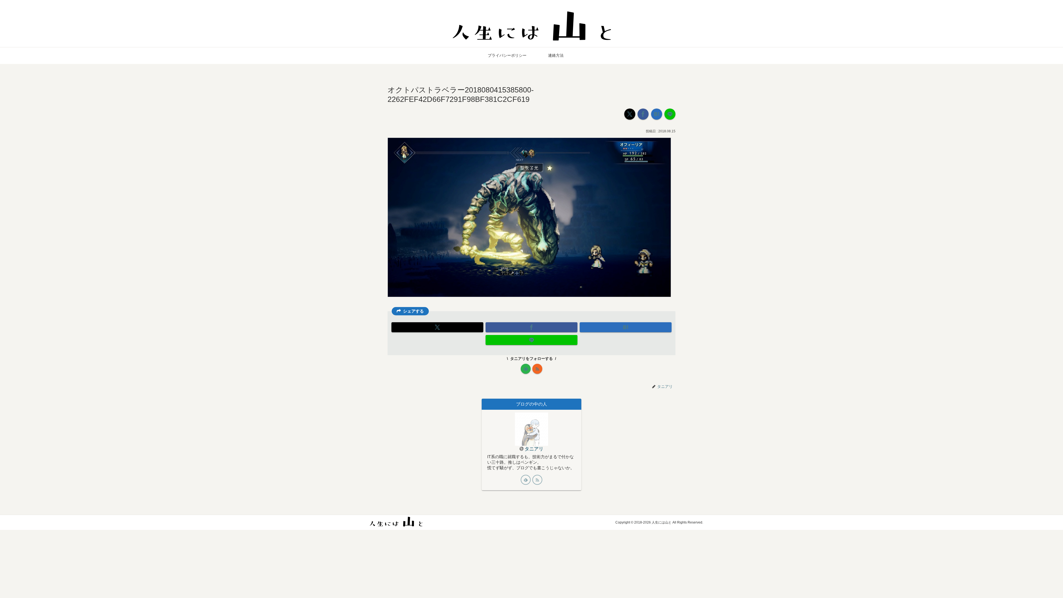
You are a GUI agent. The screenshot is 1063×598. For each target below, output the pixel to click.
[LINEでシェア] (669, 114)
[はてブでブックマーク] (656, 114)
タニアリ (534, 449)
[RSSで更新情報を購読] (537, 369)
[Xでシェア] (629, 114)
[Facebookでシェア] (643, 114)
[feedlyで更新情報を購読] (526, 369)
